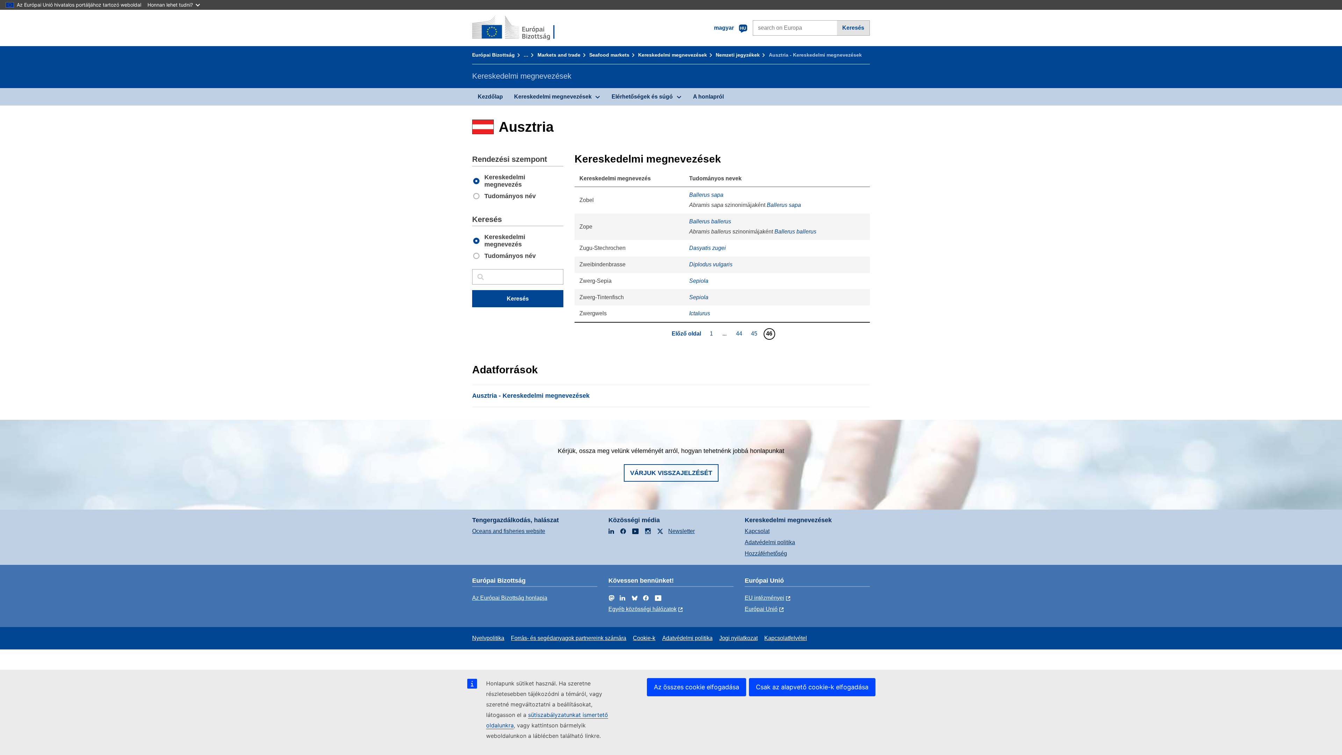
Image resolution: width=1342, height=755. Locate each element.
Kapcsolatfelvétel (785, 638)
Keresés (853, 28)
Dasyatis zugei (707, 248)
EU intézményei (764, 598)
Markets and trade (558, 55)
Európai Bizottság (493, 55)
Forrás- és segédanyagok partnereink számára (568, 638)
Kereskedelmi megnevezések (672, 55)
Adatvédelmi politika (770, 542)
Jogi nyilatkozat (738, 638)
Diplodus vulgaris (711, 264)
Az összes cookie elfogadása (696, 687)
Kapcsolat (757, 531)
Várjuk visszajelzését (671, 472)
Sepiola (698, 281)
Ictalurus (699, 313)
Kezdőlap (490, 97)
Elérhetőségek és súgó (642, 97)
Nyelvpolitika (488, 638)
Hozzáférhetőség (766, 553)
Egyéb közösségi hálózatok (642, 609)
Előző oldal (686, 334)
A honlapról (708, 97)
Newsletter (681, 531)
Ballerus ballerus (710, 221)
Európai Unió (761, 609)
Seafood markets (609, 55)
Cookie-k (644, 638)
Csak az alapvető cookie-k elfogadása (812, 687)
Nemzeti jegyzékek (738, 55)
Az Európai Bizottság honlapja (509, 598)
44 (740, 333)
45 (755, 333)
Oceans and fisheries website (508, 531)
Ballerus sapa (706, 195)
